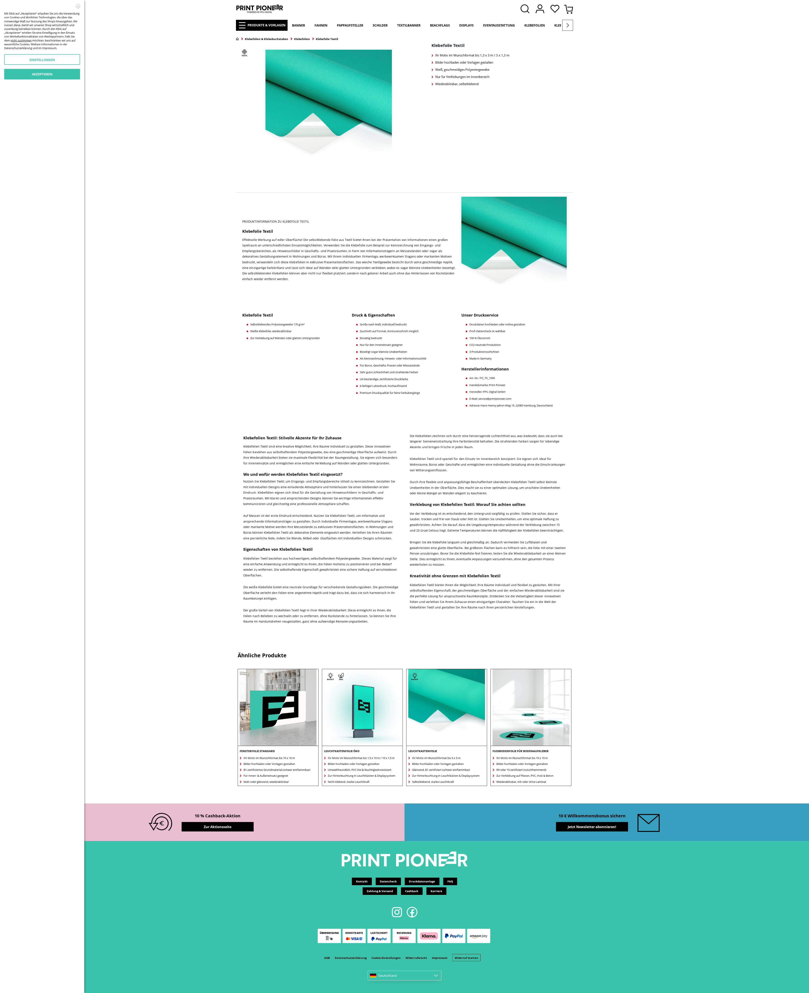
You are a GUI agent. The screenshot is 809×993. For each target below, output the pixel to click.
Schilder (380, 25)
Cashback (411, 891)
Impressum (439, 958)
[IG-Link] (397, 917)
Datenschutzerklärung (350, 958)
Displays (466, 25)
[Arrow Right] (567, 25)
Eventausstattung (499, 25)
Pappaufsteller (350, 25)
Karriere (436, 891)
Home (237, 39)
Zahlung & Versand (380, 891)
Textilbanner (409, 25)
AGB (327, 958)
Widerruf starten (466, 958)
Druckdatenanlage (422, 881)
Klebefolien (534, 25)
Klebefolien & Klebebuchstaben (266, 39)
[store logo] (259, 8)
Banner (298, 25)
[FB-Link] (412, 917)
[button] (555, 9)
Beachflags (440, 25)
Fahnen (321, 25)
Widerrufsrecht (416, 958)
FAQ (450, 881)
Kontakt (361, 881)
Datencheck (388, 881)
